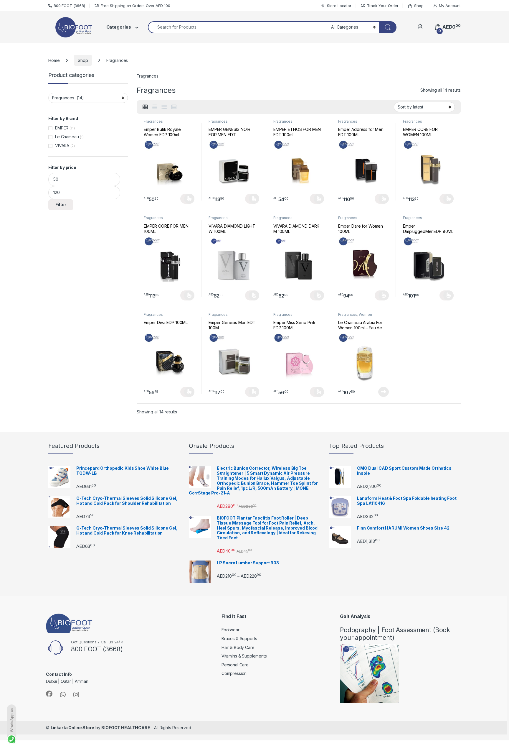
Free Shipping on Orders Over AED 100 (135, 5)
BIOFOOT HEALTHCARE (125, 727)
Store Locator (339, 5)
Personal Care (235, 664)
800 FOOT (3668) (69, 5)
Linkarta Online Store (72, 727)
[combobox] (238, 27)
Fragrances (153, 121)
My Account (450, 5)
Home (54, 60)
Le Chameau (67, 136)
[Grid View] (145, 107)
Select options (187, 199)
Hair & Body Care (238, 647)
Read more (383, 392)
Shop (418, 5)
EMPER (61, 127)
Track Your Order (383, 5)
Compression (234, 673)
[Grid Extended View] (154, 107)
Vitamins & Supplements (244, 655)
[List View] (164, 107)
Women (365, 314)
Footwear (230, 629)
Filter (60, 204)
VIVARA (62, 145)
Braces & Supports (239, 638)
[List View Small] (173, 107)
